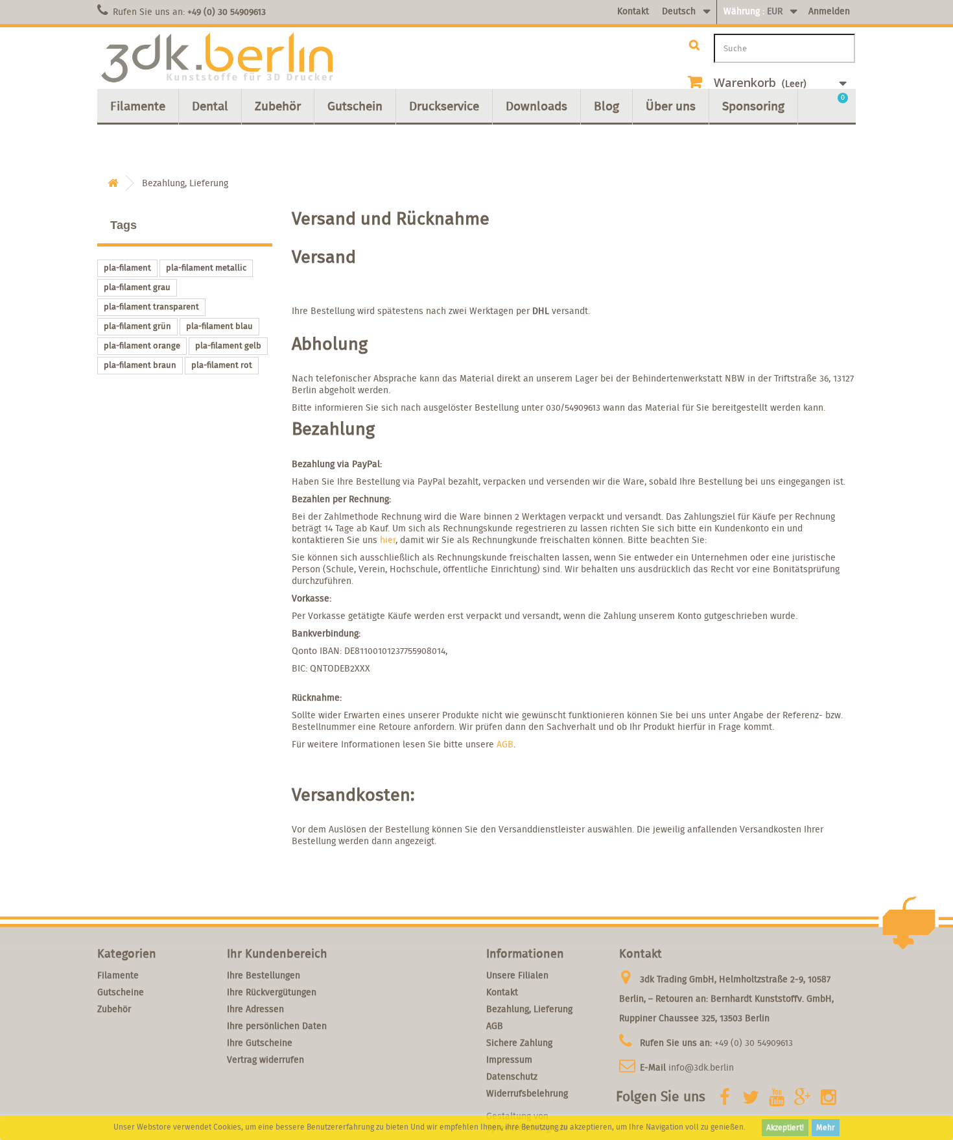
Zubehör (278, 106)
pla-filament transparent (151, 306)
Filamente (137, 106)
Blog (606, 106)
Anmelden (829, 11)
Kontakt (633, 11)
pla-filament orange (142, 345)
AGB (505, 744)
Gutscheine (120, 992)
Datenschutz (511, 1076)
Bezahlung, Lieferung (529, 1008)
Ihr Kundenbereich (277, 953)
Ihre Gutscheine (259, 1042)
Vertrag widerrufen (265, 1059)
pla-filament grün (137, 326)
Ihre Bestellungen (263, 975)
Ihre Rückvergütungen (271, 992)
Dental (210, 106)
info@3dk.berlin (701, 1067)
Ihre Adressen (255, 1008)
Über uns (671, 106)
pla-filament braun (140, 365)
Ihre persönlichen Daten (277, 1025)
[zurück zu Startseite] (112, 183)
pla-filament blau (219, 326)
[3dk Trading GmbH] (217, 58)
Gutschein (354, 106)
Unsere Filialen (517, 975)
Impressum (509, 1059)
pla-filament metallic (206, 267)
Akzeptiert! (785, 1127)
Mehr (825, 1127)
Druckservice (444, 106)
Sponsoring (753, 106)
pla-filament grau (137, 287)
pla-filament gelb (228, 345)
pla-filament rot (221, 365)
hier (387, 539)
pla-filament (127, 267)
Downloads (536, 106)
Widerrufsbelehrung (527, 1093)
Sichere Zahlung (519, 1042)
